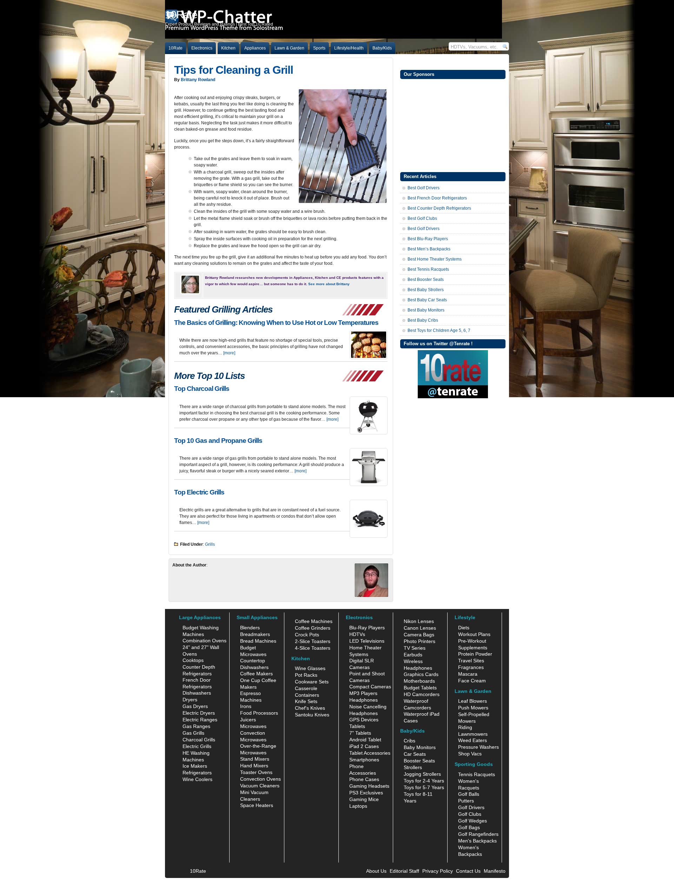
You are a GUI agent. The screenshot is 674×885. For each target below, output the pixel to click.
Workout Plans (474, 634)
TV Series (414, 648)
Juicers (248, 719)
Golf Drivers (471, 807)
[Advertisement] (453, 125)
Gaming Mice (364, 799)
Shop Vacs (470, 753)
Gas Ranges (196, 726)
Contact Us (468, 871)
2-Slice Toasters (312, 641)
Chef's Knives (310, 708)
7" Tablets (360, 733)
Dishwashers (197, 693)
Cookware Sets (312, 681)
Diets (463, 627)
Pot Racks (306, 675)
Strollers (413, 767)
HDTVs (357, 634)
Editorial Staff (404, 871)
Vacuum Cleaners (259, 785)
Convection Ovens (260, 779)
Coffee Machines (313, 621)
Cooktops (193, 660)
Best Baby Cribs (423, 320)
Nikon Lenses (419, 621)
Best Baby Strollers (426, 289)
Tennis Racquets (476, 774)
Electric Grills (197, 746)
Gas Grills (193, 733)
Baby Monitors (420, 747)
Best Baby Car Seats (427, 299)
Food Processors (259, 713)
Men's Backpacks (477, 841)
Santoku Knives (312, 714)
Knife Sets (306, 701)
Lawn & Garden (289, 48)
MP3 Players (363, 693)
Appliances (255, 48)
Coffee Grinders (312, 628)
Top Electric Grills (199, 492)
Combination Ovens (204, 640)
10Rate (175, 48)
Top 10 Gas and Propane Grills (218, 440)
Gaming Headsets (369, 786)
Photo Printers (419, 641)
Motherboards (419, 681)
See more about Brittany (329, 284)
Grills (210, 544)
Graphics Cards (421, 674)
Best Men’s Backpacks (429, 249)
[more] (229, 352)
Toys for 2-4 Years (424, 781)
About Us (376, 871)
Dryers (190, 699)
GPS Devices (363, 719)
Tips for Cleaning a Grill (233, 70)
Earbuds (413, 654)
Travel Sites (471, 660)
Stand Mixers (254, 759)
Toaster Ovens (256, 772)
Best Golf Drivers (424, 187)
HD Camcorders (422, 694)
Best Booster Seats (426, 279)
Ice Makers (195, 766)
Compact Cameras (370, 686)
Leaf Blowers (472, 701)
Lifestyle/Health (349, 48)
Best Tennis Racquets (428, 269)
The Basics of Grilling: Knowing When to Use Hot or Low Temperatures (276, 322)
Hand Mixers (254, 765)
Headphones (363, 700)
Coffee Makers (256, 673)
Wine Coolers (197, 779)
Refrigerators (197, 772)
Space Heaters (256, 805)
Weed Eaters (472, 740)
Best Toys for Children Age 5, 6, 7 (439, 330)
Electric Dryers (199, 713)
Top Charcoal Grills (201, 388)
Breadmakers (255, 634)
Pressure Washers (478, 747)
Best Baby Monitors (426, 310)
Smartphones (364, 759)
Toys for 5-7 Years (424, 787)
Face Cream (472, 680)
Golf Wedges (472, 821)
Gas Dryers (195, 706)
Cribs (409, 740)
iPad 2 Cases (364, 746)
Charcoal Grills (199, 739)
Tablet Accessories (369, 753)
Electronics (201, 48)
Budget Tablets (420, 687)
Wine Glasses (310, 668)
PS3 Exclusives (366, 792)
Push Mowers (473, 707)
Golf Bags (469, 827)
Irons (245, 706)
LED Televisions (366, 641)
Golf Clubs (469, 814)
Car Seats (415, 754)
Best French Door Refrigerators (437, 198)
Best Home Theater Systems (435, 259)
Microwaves (253, 726)
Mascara (467, 674)
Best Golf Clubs (422, 218)
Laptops (358, 806)
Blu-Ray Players (367, 627)
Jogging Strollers (422, 774)
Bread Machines (258, 641)
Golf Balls (468, 794)
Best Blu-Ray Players (428, 238)
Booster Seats (419, 760)
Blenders (250, 627)
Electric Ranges (200, 719)
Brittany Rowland (198, 79)
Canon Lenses (420, 628)
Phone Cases (364, 779)
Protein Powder (475, 654)
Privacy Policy (437, 871)
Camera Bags (419, 634)
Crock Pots (307, 634)
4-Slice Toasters (312, 648)
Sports (319, 48)
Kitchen (228, 48)
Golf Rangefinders (478, 834)
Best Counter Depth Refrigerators (439, 208)
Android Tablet (365, 739)
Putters (466, 801)
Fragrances (471, 667)
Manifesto (494, 871)
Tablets (357, 726)
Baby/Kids (382, 48)
